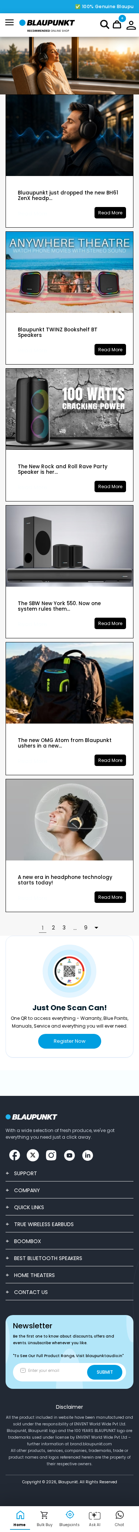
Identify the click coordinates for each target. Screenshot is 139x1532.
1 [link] (43, 928)
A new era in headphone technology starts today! (65, 880)
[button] (104, 24)
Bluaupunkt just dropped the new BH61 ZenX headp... (68, 195)
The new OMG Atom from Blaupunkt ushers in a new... (65, 743)
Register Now (70, 1041)
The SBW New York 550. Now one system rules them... (59, 606)
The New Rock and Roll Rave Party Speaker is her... (62, 469)
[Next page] (96, 927)
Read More (32, 213)
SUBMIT (105, 1372)
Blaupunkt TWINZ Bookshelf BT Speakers (57, 332)
